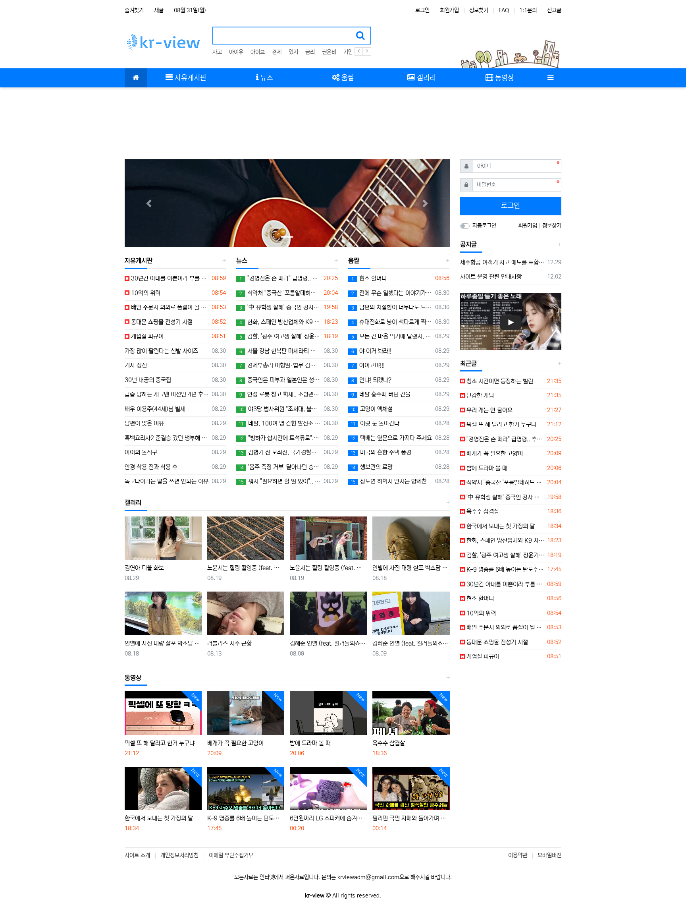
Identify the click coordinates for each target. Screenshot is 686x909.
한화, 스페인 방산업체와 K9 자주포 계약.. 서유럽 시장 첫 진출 (279, 322)
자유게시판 (138, 260)
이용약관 (517, 855)
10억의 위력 (144, 293)
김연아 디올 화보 (144, 568)
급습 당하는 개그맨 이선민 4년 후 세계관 (167, 394)
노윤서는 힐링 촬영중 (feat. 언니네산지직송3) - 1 (328, 568)
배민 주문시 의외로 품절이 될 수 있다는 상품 (169, 307)
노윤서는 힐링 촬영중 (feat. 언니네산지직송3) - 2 (245, 568)
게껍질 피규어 (146, 336)
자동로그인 (484, 225)
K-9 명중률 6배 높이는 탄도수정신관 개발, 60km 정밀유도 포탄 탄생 (245, 818)
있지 (293, 52)
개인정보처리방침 (179, 855)
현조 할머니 (369, 278)
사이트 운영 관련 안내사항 (491, 276)
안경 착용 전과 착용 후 (151, 467)
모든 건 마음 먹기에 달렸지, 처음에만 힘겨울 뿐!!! (391, 336)
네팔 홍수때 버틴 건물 (380, 394)
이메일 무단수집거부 (231, 855)
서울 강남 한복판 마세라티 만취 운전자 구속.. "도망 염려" (279, 351)
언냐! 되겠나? (371, 380)
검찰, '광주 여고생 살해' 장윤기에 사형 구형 (279, 336)
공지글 (468, 244)
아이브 (258, 52)
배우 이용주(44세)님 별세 (155, 409)
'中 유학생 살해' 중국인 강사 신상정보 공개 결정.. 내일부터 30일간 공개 (279, 307)
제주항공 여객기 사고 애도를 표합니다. (502, 262)
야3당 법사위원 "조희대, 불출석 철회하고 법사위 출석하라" (279, 409)
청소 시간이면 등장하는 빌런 (499, 381)
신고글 (554, 10)
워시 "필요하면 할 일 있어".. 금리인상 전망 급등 (279, 481)
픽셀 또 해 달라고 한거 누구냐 (160, 743)
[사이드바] (550, 77)
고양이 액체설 (372, 409)
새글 (159, 10)
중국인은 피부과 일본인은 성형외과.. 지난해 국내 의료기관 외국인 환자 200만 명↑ (279, 380)
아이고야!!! (368, 365)
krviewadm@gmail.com (368, 877)
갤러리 (133, 502)
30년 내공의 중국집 (148, 380)
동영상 (133, 677)
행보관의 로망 (372, 467)
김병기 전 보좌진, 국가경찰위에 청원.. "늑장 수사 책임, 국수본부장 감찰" (279, 452)
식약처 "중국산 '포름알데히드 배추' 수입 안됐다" (279, 293)
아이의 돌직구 (141, 452)
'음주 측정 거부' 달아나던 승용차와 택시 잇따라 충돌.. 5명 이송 (279, 467)
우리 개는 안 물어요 (489, 410)
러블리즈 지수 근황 (229, 643)
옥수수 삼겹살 (388, 743)
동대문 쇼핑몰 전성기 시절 (161, 322)
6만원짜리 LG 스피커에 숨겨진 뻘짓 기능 (328, 818)
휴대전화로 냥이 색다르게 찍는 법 (391, 322)
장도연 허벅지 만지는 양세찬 (389, 481)
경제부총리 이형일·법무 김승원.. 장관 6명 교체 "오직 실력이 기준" (279, 365)
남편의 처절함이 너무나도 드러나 (391, 307)
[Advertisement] (343, 119)
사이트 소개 (137, 855)
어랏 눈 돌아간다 (375, 423)
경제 (276, 52)
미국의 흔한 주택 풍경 (381, 452)
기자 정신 (136, 365)
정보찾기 (478, 10)
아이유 (236, 52)
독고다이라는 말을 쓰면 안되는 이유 (166, 481)
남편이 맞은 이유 (144, 423)
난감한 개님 (479, 395)
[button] (149, 203)
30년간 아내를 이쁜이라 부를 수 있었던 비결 (169, 278)
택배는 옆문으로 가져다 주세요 (391, 438)
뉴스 (241, 260)
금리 (310, 52)
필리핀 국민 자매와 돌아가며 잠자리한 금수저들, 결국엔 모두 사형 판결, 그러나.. (410, 818)
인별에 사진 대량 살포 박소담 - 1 (163, 643)
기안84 (351, 52)
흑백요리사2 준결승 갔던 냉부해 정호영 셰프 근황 (167, 438)
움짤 (353, 260)
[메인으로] (136, 77)
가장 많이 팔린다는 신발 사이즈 (161, 351)
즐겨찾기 (134, 10)
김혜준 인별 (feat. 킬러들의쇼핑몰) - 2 (328, 643)
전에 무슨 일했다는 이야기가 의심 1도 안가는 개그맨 (391, 293)
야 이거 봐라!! (371, 351)
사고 (217, 52)
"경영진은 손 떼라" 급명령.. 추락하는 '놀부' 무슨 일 (279, 278)
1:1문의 (528, 10)
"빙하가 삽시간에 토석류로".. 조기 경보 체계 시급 (279, 438)
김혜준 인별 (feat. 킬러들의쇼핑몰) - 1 (410, 643)
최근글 (468, 363)
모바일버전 (549, 855)
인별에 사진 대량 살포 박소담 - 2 (410, 568)
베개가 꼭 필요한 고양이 (235, 743)
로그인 (422, 10)
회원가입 (449, 10)
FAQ (504, 10)
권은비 (329, 52)
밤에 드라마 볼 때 (310, 743)
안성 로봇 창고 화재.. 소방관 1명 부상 (279, 394)
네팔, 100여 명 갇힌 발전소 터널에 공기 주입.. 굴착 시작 (279, 423)
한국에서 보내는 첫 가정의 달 (159, 818)
